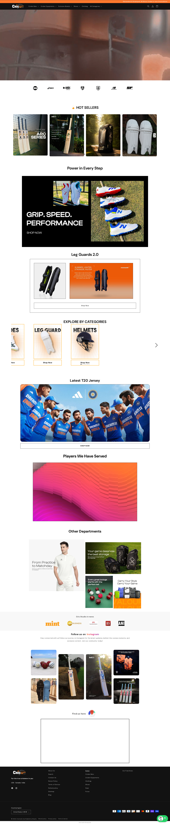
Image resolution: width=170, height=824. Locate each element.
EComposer (88, 822)
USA (12, 783)
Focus (87, 791)
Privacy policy (52, 818)
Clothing (88, 781)
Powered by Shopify (31, 819)
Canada (18, 783)
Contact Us (52, 778)
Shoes (87, 784)
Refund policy (53, 788)
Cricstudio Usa (21, 819)
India (23, 783)
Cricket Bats (89, 774)
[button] (33, 6)
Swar (87, 788)
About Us (51, 771)
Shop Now (85, 306)
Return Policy (53, 781)
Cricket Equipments (92, 778)
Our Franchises (127, 771)
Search (50, 774)
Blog (49, 795)
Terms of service (62, 818)
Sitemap (51, 791)
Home (87, 771)
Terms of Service (54, 784)
